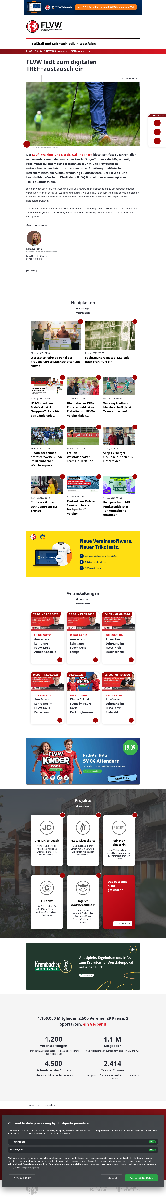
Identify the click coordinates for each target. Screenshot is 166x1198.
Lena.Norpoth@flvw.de (36, 256)
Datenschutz (50, 1105)
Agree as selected (141, 1177)
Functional (19, 1142)
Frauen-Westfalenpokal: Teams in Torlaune (80, 457)
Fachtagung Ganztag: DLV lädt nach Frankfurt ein (107, 360)
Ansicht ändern (83, 313)
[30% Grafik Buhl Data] (83, 7)
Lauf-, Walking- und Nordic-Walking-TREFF (62, 155)
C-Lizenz (47, 901)
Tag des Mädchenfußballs (83, 903)
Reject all (112, 1177)
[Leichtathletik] (157, 132)
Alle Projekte (123, 923)
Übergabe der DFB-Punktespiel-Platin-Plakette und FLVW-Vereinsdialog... (81, 409)
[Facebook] (28, 78)
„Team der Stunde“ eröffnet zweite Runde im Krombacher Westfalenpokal (47, 459)
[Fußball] (157, 123)
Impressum (34, 1105)
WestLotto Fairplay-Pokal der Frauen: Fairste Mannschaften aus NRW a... (55, 362)
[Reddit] (46, 78)
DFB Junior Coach (46, 840)
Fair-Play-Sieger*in (119, 843)
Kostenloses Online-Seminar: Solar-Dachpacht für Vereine (81, 507)
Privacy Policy (22, 1177)
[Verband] (157, 141)
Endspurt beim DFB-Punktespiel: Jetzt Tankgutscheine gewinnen (117, 508)
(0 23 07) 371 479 (34, 259)
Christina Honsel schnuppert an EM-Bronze (44, 506)
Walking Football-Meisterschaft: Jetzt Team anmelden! (117, 407)
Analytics (18, 1150)
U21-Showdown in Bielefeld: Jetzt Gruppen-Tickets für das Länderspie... (45, 409)
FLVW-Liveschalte (83, 840)
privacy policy (32, 1167)
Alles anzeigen (83, 308)
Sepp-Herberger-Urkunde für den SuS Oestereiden (118, 457)
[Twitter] (37, 78)
